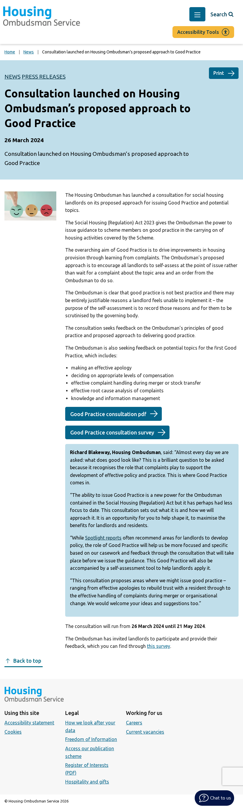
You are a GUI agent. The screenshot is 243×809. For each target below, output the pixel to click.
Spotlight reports (103, 537)
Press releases (43, 76)
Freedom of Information (91, 739)
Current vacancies (145, 732)
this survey (158, 646)
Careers (134, 722)
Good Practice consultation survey (112, 432)
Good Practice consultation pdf (108, 414)
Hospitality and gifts (87, 781)
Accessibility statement (29, 722)
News (28, 52)
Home (9, 52)
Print (218, 73)
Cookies (13, 732)
